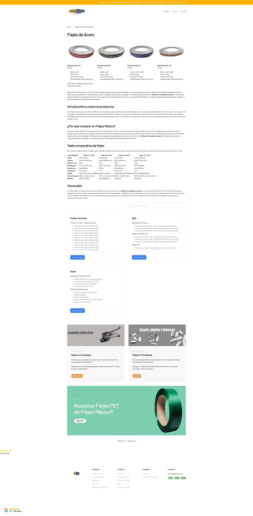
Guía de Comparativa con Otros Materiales (88, 299)
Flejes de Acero (97, 474)
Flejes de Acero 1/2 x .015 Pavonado (86, 231)
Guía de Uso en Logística (82, 302)
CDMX (167, 11)
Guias (73, 271)
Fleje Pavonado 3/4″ (134, 65)
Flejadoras (138, 2)
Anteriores (122, 441)
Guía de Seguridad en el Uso (83, 286)
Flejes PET (136, 245)
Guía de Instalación (80, 295)
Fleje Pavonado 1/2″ (74, 65)
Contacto (169, 2)
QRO (184, 11)
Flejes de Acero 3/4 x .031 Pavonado (86, 242)
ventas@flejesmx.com (175, 474)
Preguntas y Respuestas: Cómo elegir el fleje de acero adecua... (157, 231)
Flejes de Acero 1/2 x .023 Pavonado (86, 226)
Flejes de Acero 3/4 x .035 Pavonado (86, 240)
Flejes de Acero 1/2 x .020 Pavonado (86, 228)
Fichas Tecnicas (180, 2)
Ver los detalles (77, 257)
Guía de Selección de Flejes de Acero (86, 281)
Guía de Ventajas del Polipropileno (85, 292)
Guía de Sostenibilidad (81, 297)
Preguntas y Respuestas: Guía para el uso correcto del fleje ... (156, 248)
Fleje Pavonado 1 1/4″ (164, 65)
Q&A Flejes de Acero (140, 223)
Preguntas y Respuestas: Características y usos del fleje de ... (156, 226)
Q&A (134, 218)
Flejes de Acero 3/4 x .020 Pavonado (86, 250)
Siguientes (131, 441)
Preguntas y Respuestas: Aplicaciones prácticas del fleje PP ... (156, 242)
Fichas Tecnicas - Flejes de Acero (83, 223)
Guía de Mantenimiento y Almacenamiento (88, 279)
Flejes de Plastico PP (140, 234)
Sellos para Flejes (150, 2)
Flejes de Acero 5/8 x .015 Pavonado (86, 238)
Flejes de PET (128, 2)
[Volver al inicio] (77, 11)
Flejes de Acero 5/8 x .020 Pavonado (86, 235)
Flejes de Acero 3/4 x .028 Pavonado (86, 245)
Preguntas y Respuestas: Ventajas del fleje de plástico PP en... (156, 237)
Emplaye (161, 2)
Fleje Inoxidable (116, 2)
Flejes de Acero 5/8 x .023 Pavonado (86, 233)
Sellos (137, 376)
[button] (12, 510)
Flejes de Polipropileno (79, 289)
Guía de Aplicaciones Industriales (85, 284)
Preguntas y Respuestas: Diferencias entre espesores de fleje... (157, 228)
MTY (176, 11)
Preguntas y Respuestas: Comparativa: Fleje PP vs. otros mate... (157, 239)
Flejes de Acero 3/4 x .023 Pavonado (86, 247)
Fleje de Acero (104, 2)
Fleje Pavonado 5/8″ (104, 65)
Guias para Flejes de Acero (80, 276)
